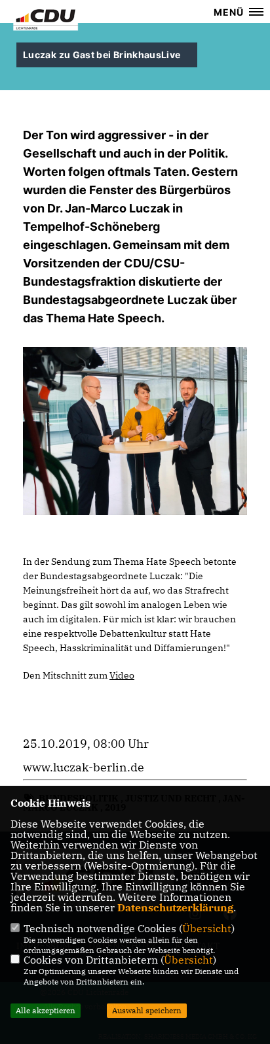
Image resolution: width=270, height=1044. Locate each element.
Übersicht (206, 928)
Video (121, 675)
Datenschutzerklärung (175, 907)
